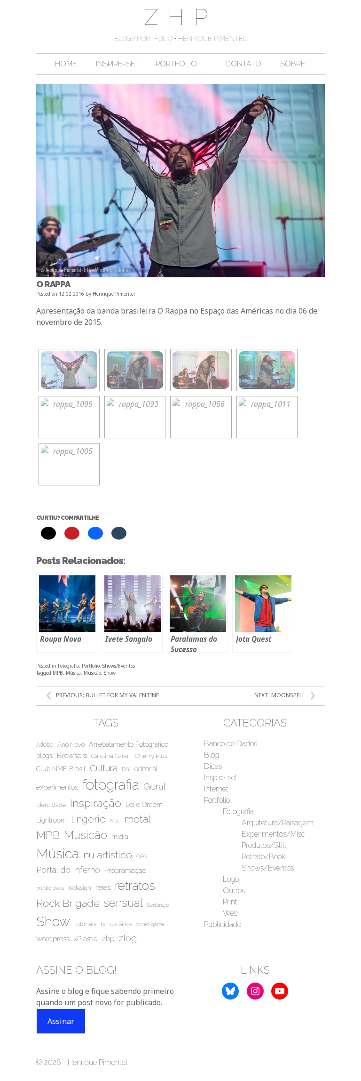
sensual (123, 903)
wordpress (53, 938)
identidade (51, 804)
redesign (80, 888)
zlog (127, 938)
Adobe (44, 745)
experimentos (57, 787)
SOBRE (293, 63)
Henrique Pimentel (114, 293)
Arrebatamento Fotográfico (128, 744)
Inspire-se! (220, 777)
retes (102, 887)
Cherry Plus (151, 755)
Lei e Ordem (144, 804)
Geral (154, 786)
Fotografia (68, 665)
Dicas (213, 766)
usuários (121, 924)
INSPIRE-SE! (116, 63)
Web (230, 913)
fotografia (110, 784)
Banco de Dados (230, 743)
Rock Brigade (68, 903)
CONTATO (243, 63)
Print (230, 901)
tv (103, 924)
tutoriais (85, 924)
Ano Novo (71, 744)
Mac (115, 820)
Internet (216, 788)
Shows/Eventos (118, 665)
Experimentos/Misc (273, 834)
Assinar (60, 1021)
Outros (234, 890)
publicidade (50, 888)
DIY (126, 769)
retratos (135, 886)
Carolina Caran (111, 756)
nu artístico (107, 855)
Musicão (92, 673)
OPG (141, 856)
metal (137, 819)
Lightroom (51, 820)
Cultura (104, 768)
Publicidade (222, 924)
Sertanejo (158, 905)
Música (73, 673)
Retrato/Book (263, 856)
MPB (58, 673)
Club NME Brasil (61, 769)
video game (150, 924)
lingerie (88, 819)
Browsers (72, 755)
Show (110, 673)
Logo (231, 879)
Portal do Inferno (68, 870)
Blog (211, 754)
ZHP (180, 17)
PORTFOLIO (176, 63)
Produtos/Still (264, 845)
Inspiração (95, 803)
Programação (125, 870)
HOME (66, 63)
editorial (146, 769)
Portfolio (91, 665)
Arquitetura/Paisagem (278, 822)
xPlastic (85, 939)
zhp (108, 938)
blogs (44, 755)
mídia (119, 836)
